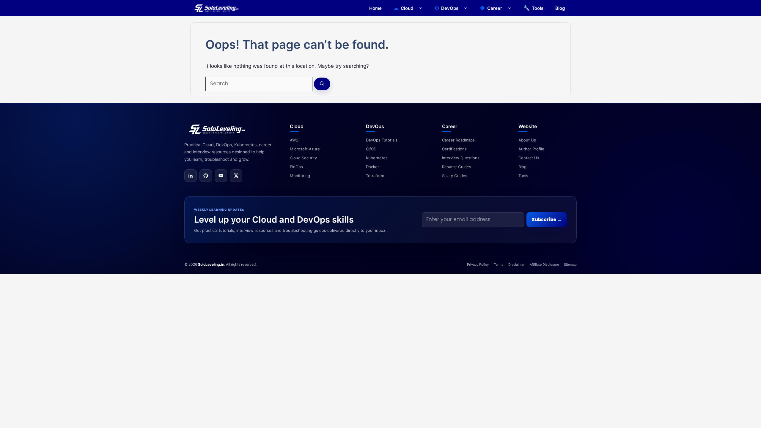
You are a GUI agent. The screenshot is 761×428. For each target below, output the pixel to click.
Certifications (454, 149)
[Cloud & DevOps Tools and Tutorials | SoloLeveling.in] (216, 8)
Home (375, 8)
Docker (372, 166)
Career (494, 8)
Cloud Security (303, 157)
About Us (527, 140)
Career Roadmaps (458, 140)
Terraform (375, 175)
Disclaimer (516, 264)
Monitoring (300, 175)
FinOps (296, 166)
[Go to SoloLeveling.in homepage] (217, 129)
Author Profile (531, 149)
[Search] (322, 84)
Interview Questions (460, 157)
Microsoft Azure (305, 149)
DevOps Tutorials (381, 140)
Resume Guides (456, 166)
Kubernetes (377, 157)
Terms (498, 264)
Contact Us (528, 157)
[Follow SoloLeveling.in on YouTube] (221, 175)
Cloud (407, 8)
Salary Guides (454, 175)
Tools (537, 8)
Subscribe (547, 219)
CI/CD (371, 149)
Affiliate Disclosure (544, 264)
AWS (294, 140)
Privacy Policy (478, 264)
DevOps (449, 8)
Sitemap (570, 264)
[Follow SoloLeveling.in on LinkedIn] (190, 175)
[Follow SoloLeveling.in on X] (236, 175)
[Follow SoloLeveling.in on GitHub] (205, 175)
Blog (560, 8)
